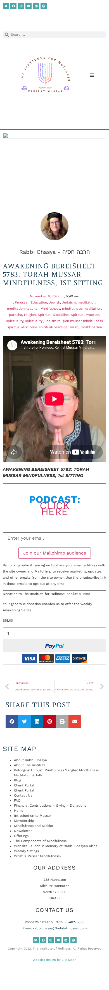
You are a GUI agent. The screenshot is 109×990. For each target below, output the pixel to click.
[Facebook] (13, 6)
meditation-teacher (23, 309)
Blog (17, 780)
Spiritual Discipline (53, 315)
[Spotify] (44, 6)
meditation (86, 302)
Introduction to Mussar (32, 816)
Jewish (54, 302)
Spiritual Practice (85, 315)
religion (30, 315)
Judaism (69, 302)
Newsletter (23, 831)
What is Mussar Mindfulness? (37, 856)
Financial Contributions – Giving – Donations (50, 805)
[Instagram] (21, 6)
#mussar (22, 302)
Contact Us (23, 795)
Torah (73, 327)
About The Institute (30, 765)
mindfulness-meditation (81, 309)
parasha (15, 315)
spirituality (14, 321)
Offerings (21, 836)
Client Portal (24, 785)
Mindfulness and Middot (33, 826)
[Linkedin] (36, 6)
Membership (24, 821)
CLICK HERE (55, 509)
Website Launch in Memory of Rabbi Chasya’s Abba (56, 846)
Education (38, 302)
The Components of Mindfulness (40, 841)
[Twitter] (6, 6)
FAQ (17, 800)
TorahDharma (91, 327)
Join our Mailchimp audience (54, 553)
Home (18, 811)
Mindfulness (50, 309)
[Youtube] (28, 6)
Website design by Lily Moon (55, 960)
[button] (92, 75)
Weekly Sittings (26, 851)
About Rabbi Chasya (30, 760)
